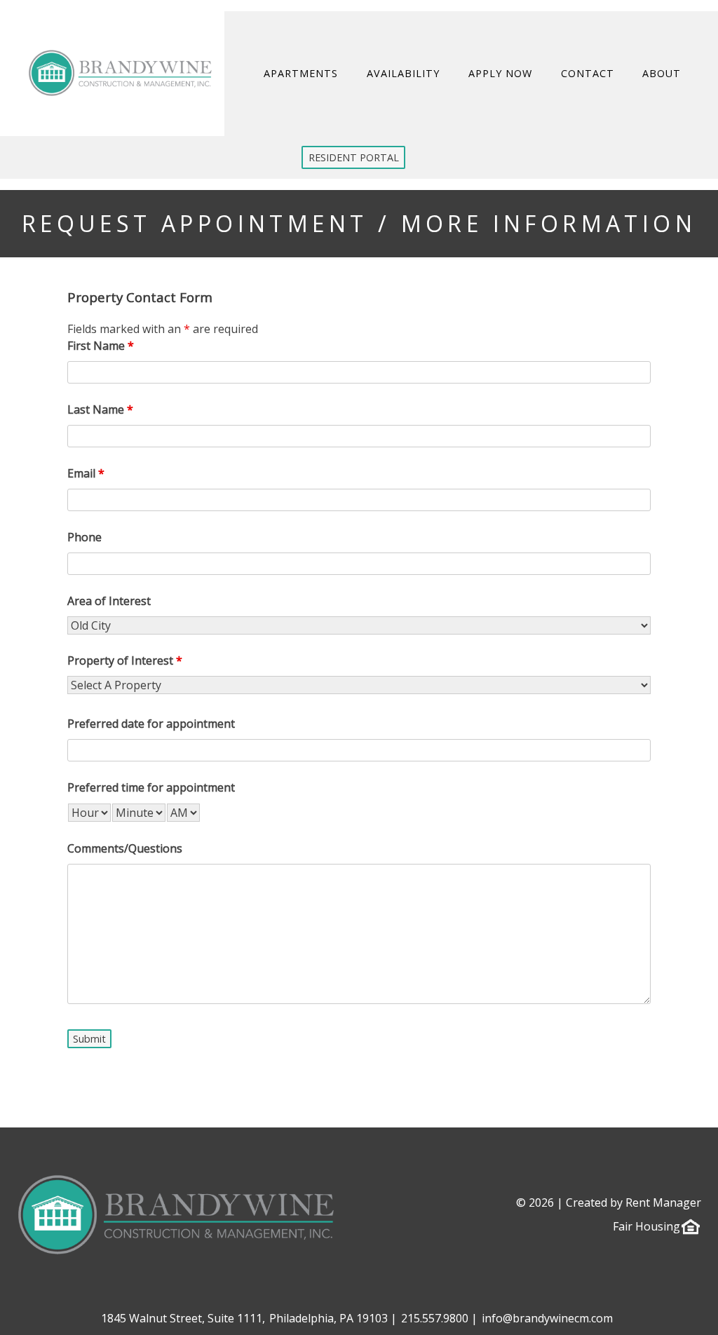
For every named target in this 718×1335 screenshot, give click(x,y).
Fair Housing (646, 1226)
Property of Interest (124, 660)
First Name (100, 345)
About (662, 73)
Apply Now (500, 73)
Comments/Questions (124, 848)
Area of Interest (109, 601)
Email (85, 473)
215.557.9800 (434, 1318)
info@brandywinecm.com (547, 1318)
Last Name (100, 409)
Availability (403, 73)
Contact (587, 73)
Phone (84, 537)
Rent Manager (663, 1202)
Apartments (301, 73)
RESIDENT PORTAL (354, 157)
